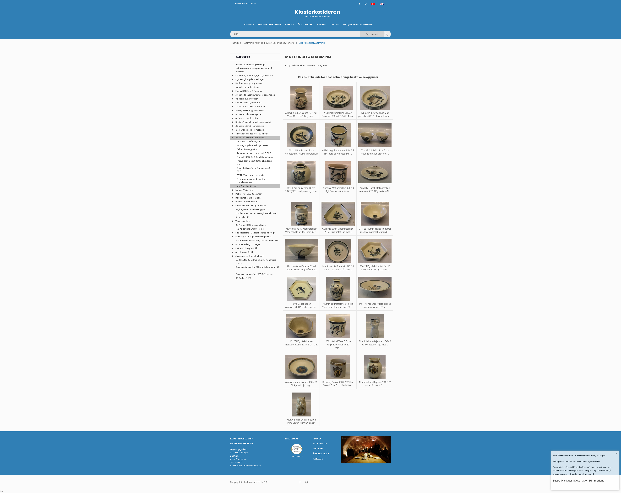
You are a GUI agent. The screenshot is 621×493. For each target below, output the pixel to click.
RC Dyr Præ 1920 (243, 278)
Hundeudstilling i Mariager (247, 244)
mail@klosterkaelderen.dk (249, 465)
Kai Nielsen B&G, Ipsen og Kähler (251, 225)
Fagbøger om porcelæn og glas (250, 209)
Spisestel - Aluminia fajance (248, 114)
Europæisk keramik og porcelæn (250, 205)
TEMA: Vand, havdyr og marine (251, 175)
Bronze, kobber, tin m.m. (246, 201)
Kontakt (334, 24)
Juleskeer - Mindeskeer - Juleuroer (251, 134)
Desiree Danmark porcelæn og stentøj (253, 122)
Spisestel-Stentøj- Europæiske (249, 126)
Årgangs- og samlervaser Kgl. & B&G (254, 153)
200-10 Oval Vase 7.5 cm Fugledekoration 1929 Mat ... (338, 344)
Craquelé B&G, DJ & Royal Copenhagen (255, 157)
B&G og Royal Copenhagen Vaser (252, 145)
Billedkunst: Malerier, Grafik (248, 198)
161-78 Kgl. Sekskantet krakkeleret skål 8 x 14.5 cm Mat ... (301, 344)
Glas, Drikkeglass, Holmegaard (249, 130)
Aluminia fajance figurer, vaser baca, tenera (269, 42)
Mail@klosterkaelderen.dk (358, 24)
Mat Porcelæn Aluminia (247, 186)
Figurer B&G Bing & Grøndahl (248, 91)
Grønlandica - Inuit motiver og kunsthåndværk (257, 213)
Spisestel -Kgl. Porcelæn (246, 99)
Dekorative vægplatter (247, 149)
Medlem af (291, 438)
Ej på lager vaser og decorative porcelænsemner (251, 180)
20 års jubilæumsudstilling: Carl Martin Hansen (257, 240)
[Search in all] (386, 34)
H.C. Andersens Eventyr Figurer (250, 229)
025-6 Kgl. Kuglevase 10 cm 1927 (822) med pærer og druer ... (301, 191)
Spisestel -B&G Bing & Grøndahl (250, 106)
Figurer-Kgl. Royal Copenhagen (249, 79)
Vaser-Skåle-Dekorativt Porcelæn (250, 137)
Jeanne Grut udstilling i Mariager (251, 64)
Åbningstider (305, 24)
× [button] (616, 453)
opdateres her (593, 461)
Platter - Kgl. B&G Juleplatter (248, 194)
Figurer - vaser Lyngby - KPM (248, 102)
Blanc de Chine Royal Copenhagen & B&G (254, 169)
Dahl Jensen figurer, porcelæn (249, 83)
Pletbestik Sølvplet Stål (246, 248)
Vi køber (321, 24)
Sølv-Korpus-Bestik (244, 252)
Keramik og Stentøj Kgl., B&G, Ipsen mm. (254, 75)
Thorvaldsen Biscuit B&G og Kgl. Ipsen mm (254, 162)
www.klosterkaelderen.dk (579, 474)
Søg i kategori (372, 34)
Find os (317, 438)
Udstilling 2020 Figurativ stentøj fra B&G (253, 236)
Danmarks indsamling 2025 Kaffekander (254, 274)
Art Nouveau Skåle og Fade (249, 141)
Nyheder (289, 24)
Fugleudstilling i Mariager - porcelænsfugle (255, 233)
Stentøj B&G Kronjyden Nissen (249, 110)
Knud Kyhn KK (242, 217)
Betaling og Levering (269, 24)
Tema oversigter (242, 221)
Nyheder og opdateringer (247, 87)
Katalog (249, 24)
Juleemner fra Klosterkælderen (249, 256)
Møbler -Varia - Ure (244, 190)
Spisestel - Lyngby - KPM (246, 118)
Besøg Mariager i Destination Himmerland (579, 480)
